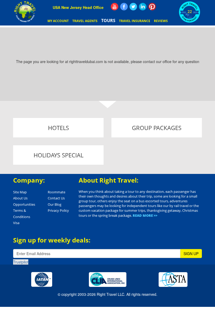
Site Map (20, 192)
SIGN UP (191, 253)
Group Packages (156, 128)
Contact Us (56, 198)
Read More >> (145, 215)
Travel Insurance (134, 21)
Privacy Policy (58, 210)
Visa (16, 222)
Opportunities (24, 204)
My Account (58, 21)
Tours (108, 20)
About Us (20, 198)
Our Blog (54, 204)
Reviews (161, 21)
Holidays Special (58, 155)
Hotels (58, 128)
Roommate (56, 192)
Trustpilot (20, 262)
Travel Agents (85, 21)
